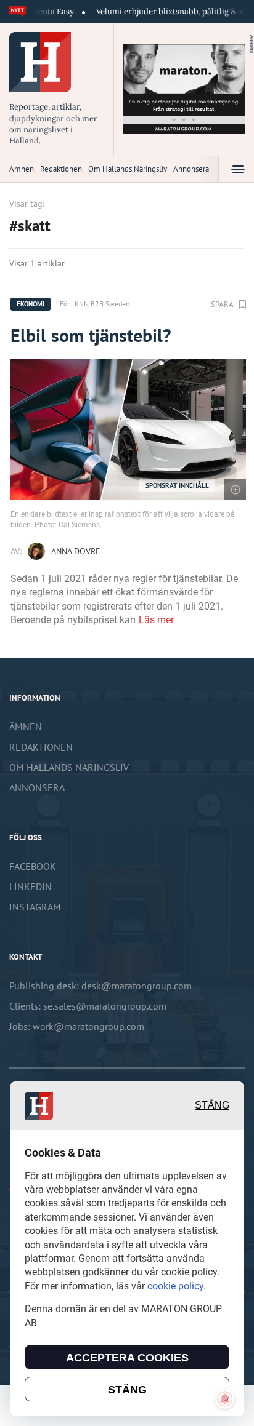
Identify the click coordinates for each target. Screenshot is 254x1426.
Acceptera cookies (127, 1358)
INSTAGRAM (35, 907)
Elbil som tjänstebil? (90, 335)
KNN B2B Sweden (102, 303)
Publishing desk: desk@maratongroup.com (100, 985)
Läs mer (156, 620)
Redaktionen (61, 169)
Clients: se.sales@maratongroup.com (87, 1006)
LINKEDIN (30, 886)
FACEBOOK (32, 866)
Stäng (212, 1105)
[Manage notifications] (225, 1399)
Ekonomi (30, 304)
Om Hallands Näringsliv (127, 169)
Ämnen (21, 169)
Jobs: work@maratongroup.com (76, 1026)
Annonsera (191, 169)
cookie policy (175, 1286)
